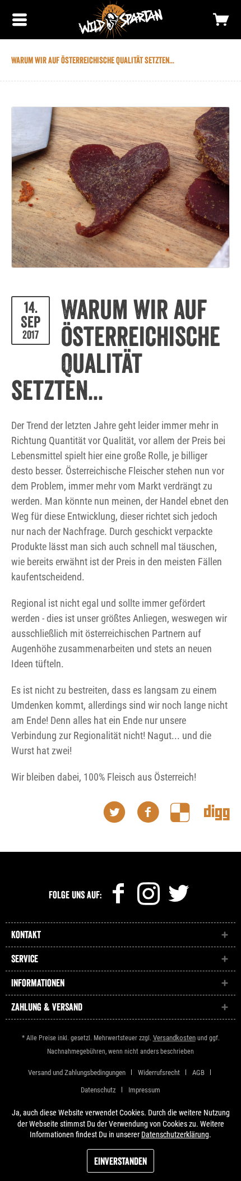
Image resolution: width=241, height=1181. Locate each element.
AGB (198, 1072)
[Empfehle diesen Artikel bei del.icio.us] (187, 812)
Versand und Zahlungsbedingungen (77, 1072)
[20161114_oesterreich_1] (120, 187)
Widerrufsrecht (159, 1072)
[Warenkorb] (221, 20)
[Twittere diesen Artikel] (120, 812)
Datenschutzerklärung (175, 1134)
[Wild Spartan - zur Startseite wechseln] (120, 19)
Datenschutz (98, 1090)
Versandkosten (174, 1038)
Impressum (144, 1090)
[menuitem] (20, 20)
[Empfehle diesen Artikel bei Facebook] (153, 812)
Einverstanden (120, 1161)
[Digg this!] (217, 812)
